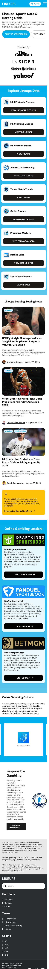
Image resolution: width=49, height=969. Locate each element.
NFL (6, 941)
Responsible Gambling (16, 826)
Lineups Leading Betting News (18, 511)
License (7, 929)
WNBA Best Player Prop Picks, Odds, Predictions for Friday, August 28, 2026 (22, 402)
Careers (7, 906)
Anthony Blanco (14, 362)
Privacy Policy (10, 922)
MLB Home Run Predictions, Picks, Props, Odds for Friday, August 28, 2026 (21, 462)
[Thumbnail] (23, 321)
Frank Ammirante (15, 483)
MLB (6, 948)
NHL (6, 955)
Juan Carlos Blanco (16, 423)
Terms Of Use (10, 919)
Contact (8, 903)
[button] (45, 4)
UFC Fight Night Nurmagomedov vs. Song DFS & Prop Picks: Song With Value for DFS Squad (22, 341)
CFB (6, 951)
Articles (8, 310)
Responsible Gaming (13, 925)
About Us (8, 899)
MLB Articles (21, 431)
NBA (6, 945)
